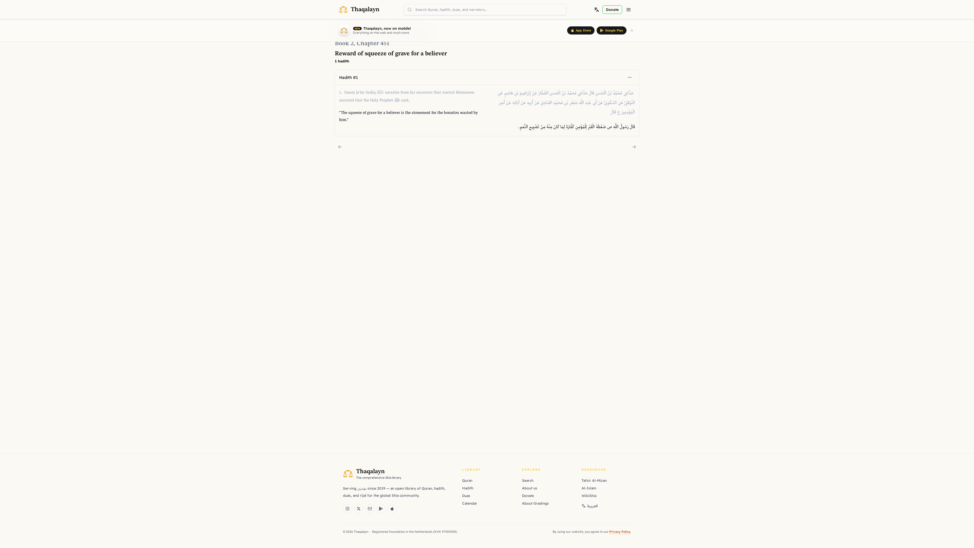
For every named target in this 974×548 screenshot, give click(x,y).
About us (529, 488)
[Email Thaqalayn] (369, 508)
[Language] (597, 10)
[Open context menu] (630, 77)
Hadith (467, 488)
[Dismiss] (632, 30)
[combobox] (485, 9)
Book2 (344, 44)
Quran (467, 480)
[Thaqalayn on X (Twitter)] (358, 508)
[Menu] (628, 10)
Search (527, 480)
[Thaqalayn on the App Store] (392, 508)
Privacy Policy (619, 532)
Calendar (469, 503)
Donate (528, 495)
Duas (466, 495)
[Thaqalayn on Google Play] (381, 508)
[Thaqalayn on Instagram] (347, 508)
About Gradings (535, 503)
